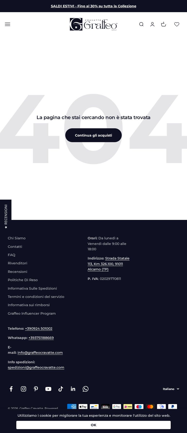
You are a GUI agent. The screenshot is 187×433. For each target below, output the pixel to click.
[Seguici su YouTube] (48, 389)
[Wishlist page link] (176, 24)
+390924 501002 (38, 328)
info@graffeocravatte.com (40, 352)
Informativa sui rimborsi (29, 305)
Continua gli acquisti (93, 135)
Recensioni (17, 271)
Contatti (15, 246)
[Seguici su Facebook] (11, 389)
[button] (5, 216)
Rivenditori (17, 263)
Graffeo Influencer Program (32, 313)
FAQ (11, 255)
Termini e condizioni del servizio (36, 296)
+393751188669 (41, 338)
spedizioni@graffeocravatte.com (36, 367)
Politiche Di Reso (23, 280)
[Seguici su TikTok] (60, 389)
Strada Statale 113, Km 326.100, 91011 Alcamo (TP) (109, 263)
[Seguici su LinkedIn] (73, 389)
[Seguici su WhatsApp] (85, 389)
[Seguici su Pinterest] (36, 389)
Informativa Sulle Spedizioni (32, 288)
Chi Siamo (17, 238)
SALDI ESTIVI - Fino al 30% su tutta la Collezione (93, 6)
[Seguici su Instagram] (23, 389)
